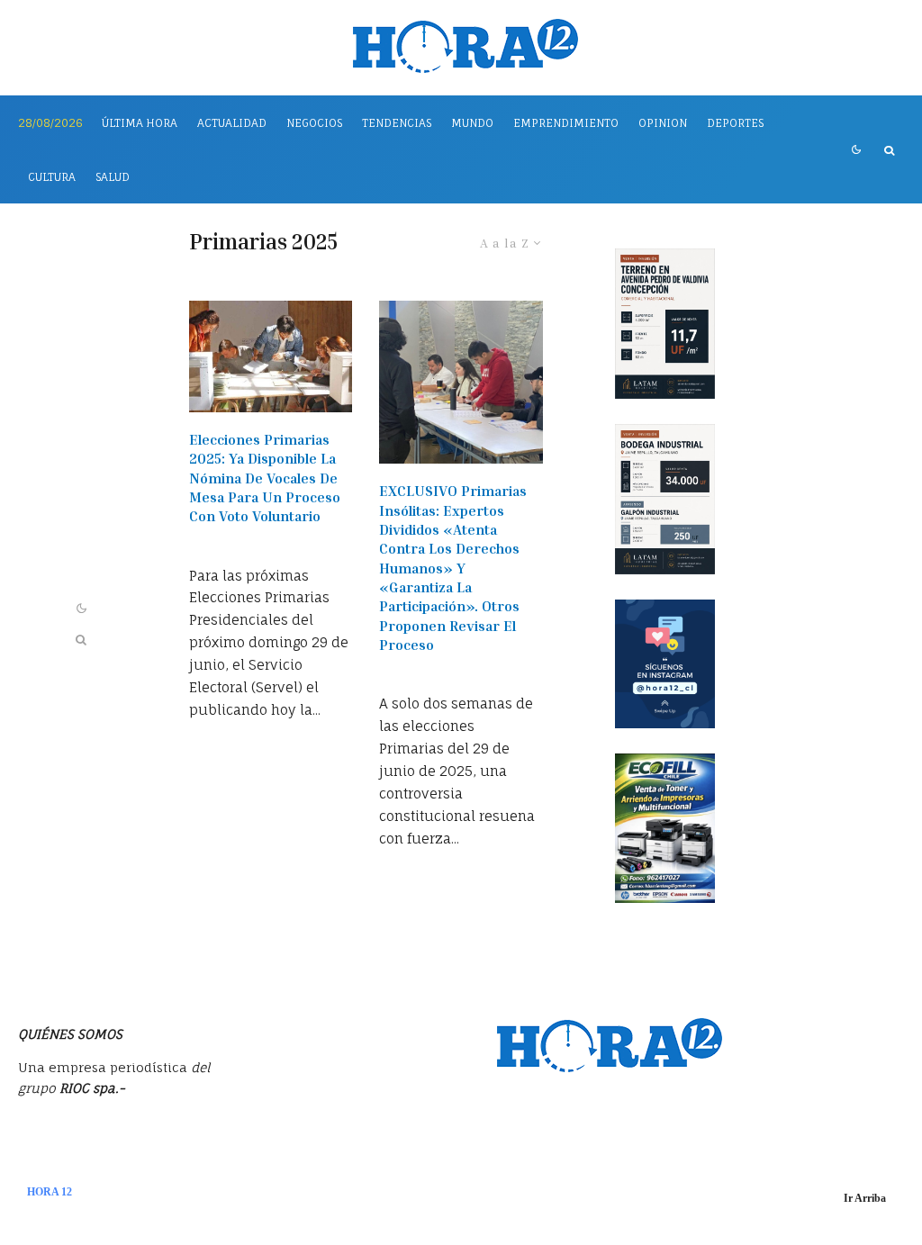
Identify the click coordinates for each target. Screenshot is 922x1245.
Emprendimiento (566, 123)
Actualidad (232, 123)
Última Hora (139, 123)
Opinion (662, 123)
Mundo (472, 123)
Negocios (314, 123)
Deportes (735, 123)
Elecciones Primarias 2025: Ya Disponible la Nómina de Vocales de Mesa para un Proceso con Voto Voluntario (264, 477)
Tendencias (396, 123)
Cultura (52, 177)
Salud (112, 177)
